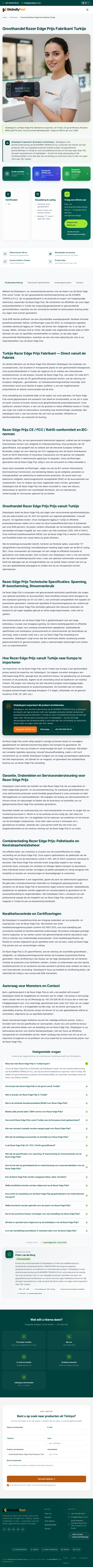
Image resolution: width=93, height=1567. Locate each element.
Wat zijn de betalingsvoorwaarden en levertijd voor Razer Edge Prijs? (37, 1137)
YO (23, 1529)
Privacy (65, 1558)
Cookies (73, 1558)
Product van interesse (15, 1449)
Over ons (48, 1514)
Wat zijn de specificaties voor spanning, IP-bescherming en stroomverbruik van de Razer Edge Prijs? (43, 1155)
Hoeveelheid (52, 1449)
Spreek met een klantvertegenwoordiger (76, 233)
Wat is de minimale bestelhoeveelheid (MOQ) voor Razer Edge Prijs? (36, 1103)
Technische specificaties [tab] (38, 282)
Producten (14, 17)
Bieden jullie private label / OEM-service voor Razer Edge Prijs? (34, 1111)
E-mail (49, 1427)
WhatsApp (44, 729)
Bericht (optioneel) (14, 1460)
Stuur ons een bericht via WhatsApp (80, 1535)
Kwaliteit (66, 1563)
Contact (47, 1528)
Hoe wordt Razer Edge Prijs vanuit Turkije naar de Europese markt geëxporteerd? (42, 1120)
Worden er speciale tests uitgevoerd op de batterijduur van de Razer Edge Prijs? (42, 1222)
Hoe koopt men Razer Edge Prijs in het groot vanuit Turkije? (32, 1086)
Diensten (48, 1517)
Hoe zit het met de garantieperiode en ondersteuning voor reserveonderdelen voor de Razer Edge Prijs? (44, 1167)
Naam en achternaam (15, 1427)
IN (18, 1529)
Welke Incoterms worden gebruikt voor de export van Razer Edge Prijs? (38, 1205)
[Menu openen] (88, 10)
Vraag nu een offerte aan (72, 223)
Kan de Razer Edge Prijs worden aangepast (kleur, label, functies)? (35, 1177)
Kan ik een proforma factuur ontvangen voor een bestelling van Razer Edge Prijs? (42, 1214)
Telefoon (10, 1438)
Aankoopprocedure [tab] (62, 282)
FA (13, 1529)
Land (49, 1438)
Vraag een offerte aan (25, 729)
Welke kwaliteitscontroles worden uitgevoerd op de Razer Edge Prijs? (37, 1185)
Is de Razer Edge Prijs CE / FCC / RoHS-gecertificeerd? (30, 1145)
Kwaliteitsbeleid (50, 1525)
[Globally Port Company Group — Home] (21, 1510)
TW (9, 1529)
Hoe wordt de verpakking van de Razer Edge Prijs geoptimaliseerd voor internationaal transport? (44, 1195)
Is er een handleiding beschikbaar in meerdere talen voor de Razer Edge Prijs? (41, 1230)
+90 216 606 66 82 (63, 729)
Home (4, 17)
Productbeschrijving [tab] (14, 282)
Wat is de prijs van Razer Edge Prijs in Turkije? (26, 1094)
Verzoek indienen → (46, 1479)
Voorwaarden (83, 1558)
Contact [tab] (79, 282)
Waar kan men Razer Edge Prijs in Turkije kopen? (27, 1063)
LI (4, 1529)
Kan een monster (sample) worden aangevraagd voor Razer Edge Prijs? (38, 1128)
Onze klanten (50, 1521)
